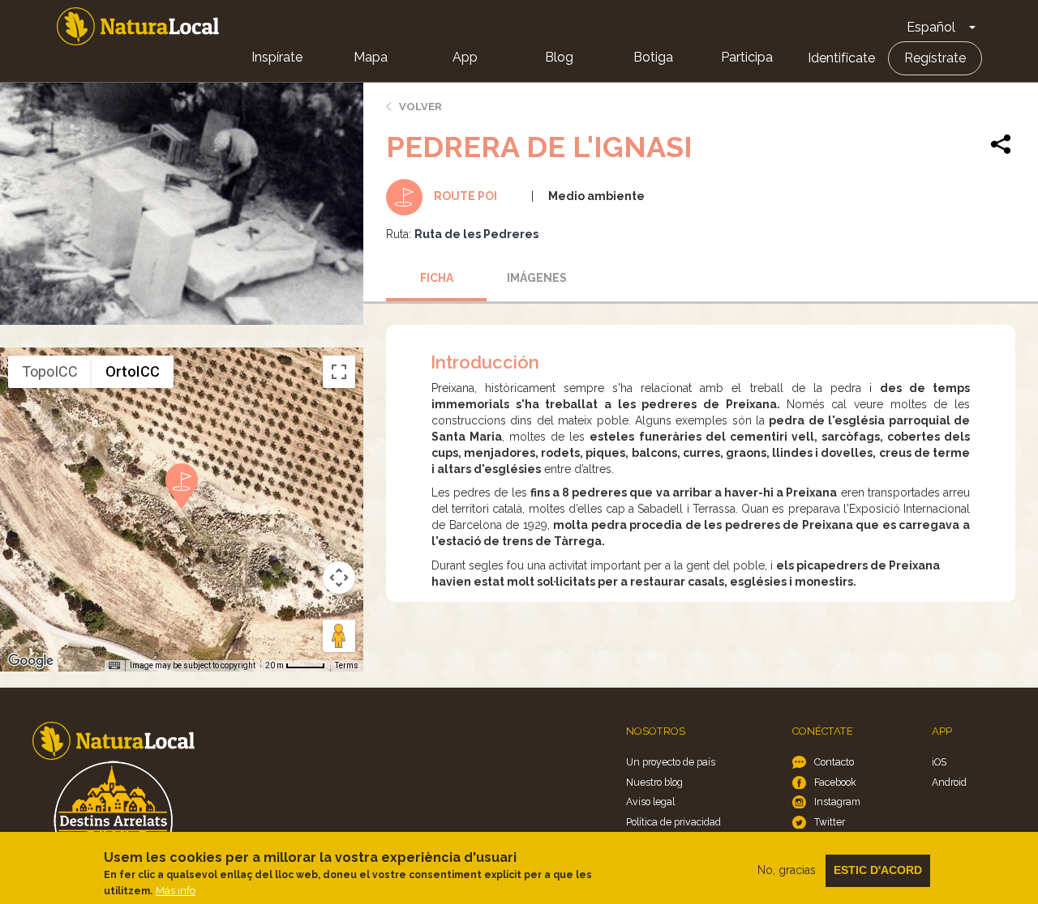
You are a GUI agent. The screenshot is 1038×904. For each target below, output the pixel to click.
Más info (175, 891)
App (465, 57)
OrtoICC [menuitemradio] (132, 371)
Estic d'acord (878, 869)
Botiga (653, 57)
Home (138, 26)
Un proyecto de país (670, 762)
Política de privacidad (673, 822)
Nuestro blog (654, 782)
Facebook (835, 782)
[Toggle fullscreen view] (339, 372)
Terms (346, 665)
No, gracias (786, 869)
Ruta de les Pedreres (476, 234)
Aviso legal (650, 801)
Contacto (834, 762)
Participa (747, 57)
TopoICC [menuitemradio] (50, 371)
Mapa (371, 57)
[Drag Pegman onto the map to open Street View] (339, 636)
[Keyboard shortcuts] (114, 666)
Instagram (837, 801)
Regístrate (935, 58)
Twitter (829, 822)
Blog (559, 57)
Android (949, 782)
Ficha (436, 277)
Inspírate (276, 57)
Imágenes (537, 277)
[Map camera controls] (339, 577)
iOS (939, 762)
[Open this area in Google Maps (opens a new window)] (31, 661)
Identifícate (841, 58)
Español (931, 27)
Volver (420, 106)
